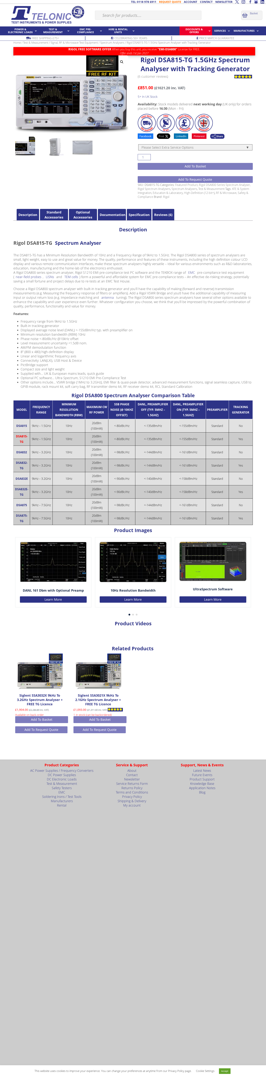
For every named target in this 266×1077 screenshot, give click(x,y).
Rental (61, 805)
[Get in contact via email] (217, 137)
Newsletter (132, 779)
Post (162, 136)
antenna (107, 297)
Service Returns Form (132, 783)
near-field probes (28, 277)
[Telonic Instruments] (47, 15)
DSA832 (21, 452)
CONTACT (206, 2)
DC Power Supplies (62, 775)
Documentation (112, 215)
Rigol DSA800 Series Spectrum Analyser (224, 185)
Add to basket (195, 166)
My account (132, 805)
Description (27, 215)
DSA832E (22, 479)
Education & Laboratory (168, 193)
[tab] (28, 215)
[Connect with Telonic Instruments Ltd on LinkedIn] (262, 2)
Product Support (202, 779)
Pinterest (199, 136)
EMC (191, 272)
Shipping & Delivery (132, 801)
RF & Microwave (226, 193)
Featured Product (186, 185)
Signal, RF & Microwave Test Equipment (74, 42)
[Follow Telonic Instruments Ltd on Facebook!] (249, 2)
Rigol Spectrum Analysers (154, 189)
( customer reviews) (153, 76)
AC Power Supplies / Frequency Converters (61, 770)
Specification (139, 215)
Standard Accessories (54, 214)
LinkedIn (181, 136)
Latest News (202, 770)
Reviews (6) (163, 215)
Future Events (202, 775)
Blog (202, 792)
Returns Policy (131, 788)
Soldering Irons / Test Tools (61, 796)
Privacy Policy (132, 796)
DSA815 (21, 426)
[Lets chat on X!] (237, 2)
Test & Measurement (35, 42)
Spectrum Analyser (78, 243)
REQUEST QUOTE (170, 2)
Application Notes (202, 788)
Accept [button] (224, 1071)
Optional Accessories (82, 214)
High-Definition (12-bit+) (199, 193)
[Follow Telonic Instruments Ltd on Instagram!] (243, 2)
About (131, 770)
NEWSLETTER (224, 2)
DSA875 (21, 505)
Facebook (145, 136)
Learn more (53, 599)
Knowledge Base (202, 783)
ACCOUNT (190, 2)
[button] (122, 62)
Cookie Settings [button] (205, 1071)
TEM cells (71, 277)
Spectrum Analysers (112, 42)
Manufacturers (62, 801)
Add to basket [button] (41, 719)
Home (17, 42)
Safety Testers (62, 788)
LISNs (50, 277)
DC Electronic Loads (62, 779)
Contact (132, 775)
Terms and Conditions (132, 792)
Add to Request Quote (195, 179)
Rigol (166, 197)
